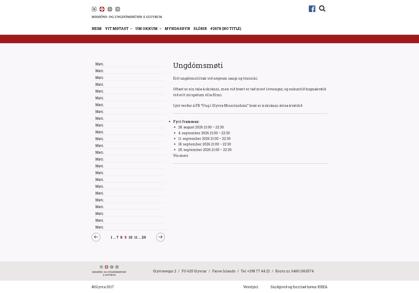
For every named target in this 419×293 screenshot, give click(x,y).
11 (136, 237)
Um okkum (146, 28)
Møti (99, 64)
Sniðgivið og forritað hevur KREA (299, 287)
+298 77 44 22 (258, 271)
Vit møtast (117, 28)
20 (143, 237)
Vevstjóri (250, 287)
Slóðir (200, 28)
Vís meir (180, 155)
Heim (97, 28)
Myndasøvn (177, 28)
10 (130, 237)
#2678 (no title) (225, 28)
